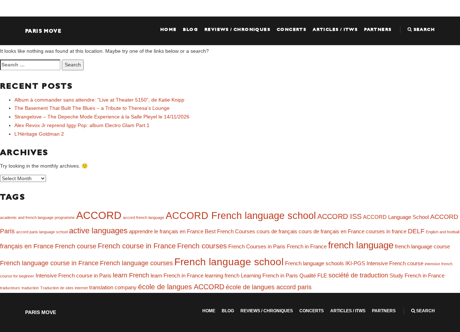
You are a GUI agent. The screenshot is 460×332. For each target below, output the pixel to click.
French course (75, 246)
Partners (377, 29)
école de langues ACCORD (181, 287)
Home (168, 29)
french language (361, 245)
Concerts (291, 29)
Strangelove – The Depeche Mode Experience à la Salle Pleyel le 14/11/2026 (101, 117)
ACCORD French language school (241, 215)
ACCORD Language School (396, 217)
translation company (113, 287)
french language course (422, 246)
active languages (98, 230)
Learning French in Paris (269, 276)
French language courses (136, 263)
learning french (222, 276)
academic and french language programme (37, 217)
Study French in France (417, 276)
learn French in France (177, 276)
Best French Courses (230, 231)
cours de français (277, 231)
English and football (442, 232)
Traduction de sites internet (64, 288)
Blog (190, 29)
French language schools (314, 263)
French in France (307, 246)
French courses (202, 246)
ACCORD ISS (339, 216)
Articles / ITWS (335, 29)
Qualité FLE (313, 276)
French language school (229, 261)
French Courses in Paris (256, 246)
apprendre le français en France (166, 231)
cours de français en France (331, 231)
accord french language (143, 217)
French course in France (137, 246)
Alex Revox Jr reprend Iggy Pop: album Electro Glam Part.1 (82, 125)
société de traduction (358, 275)
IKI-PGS (355, 263)
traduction (30, 288)
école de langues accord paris (269, 287)
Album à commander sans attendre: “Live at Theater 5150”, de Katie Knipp (99, 100)
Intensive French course (395, 263)
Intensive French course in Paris (73, 276)
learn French (131, 275)
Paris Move (43, 31)
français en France (27, 246)
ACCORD (98, 215)
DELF (416, 231)
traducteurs (10, 288)
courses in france (386, 231)
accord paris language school (42, 232)
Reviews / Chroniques (237, 29)
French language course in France (49, 263)
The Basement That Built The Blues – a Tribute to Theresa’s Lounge (92, 108)
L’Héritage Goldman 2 (39, 134)
